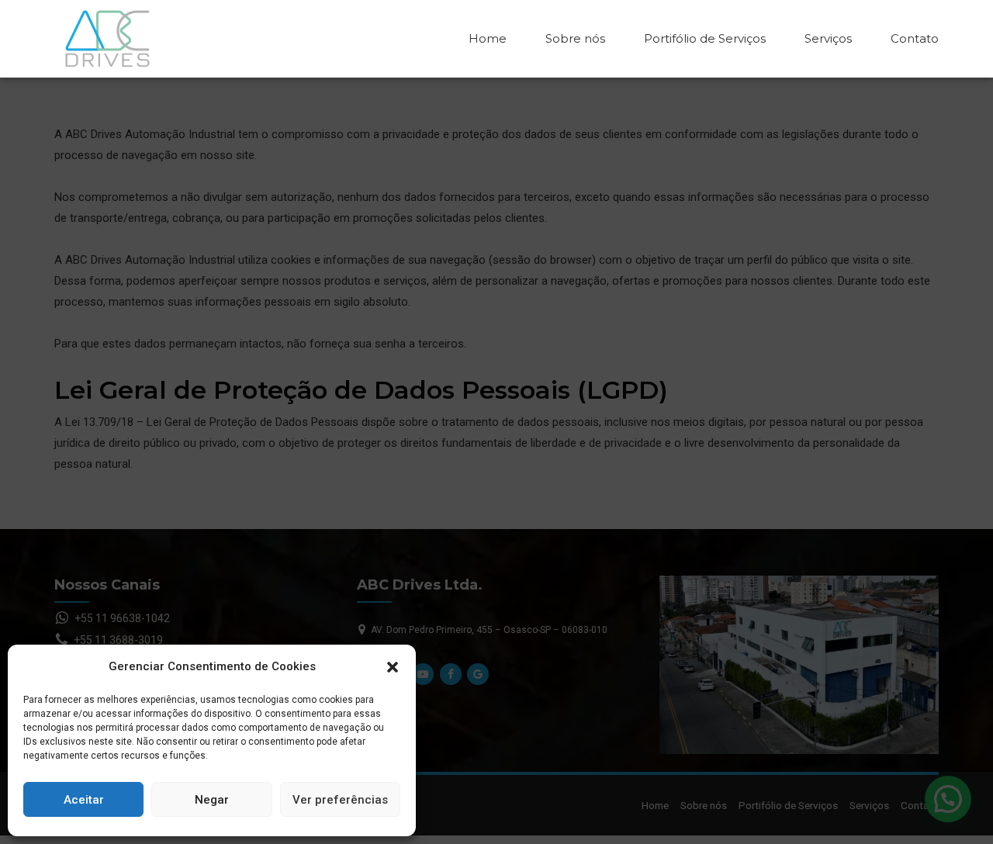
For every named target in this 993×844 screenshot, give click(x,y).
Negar (212, 800)
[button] (392, 667)
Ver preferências (340, 800)
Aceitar (84, 800)
